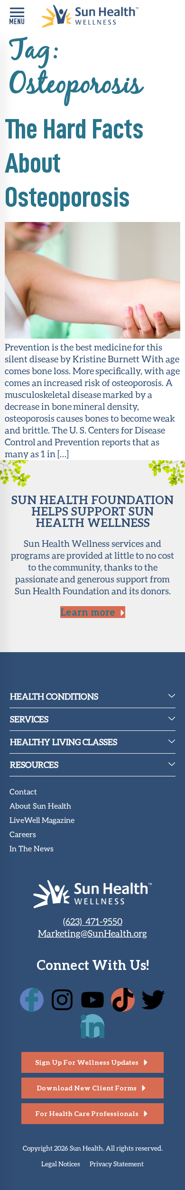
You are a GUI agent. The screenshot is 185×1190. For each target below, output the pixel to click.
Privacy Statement (117, 1164)
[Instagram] (62, 1000)
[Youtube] (92, 1000)
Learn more (87, 612)
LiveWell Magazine (41, 820)
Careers (22, 834)
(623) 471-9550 (92, 921)
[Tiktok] (123, 1000)
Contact (23, 792)
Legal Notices (60, 1164)
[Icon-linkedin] (92, 1026)
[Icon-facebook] (32, 1000)
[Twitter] (153, 1000)
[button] (17, 16)
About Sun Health (40, 806)
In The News (31, 849)
